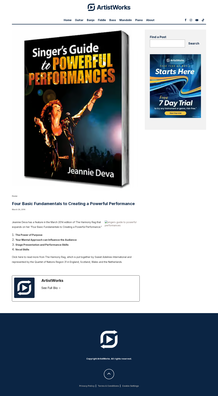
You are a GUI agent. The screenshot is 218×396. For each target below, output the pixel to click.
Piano (139, 20)
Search (193, 43)
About (150, 20)
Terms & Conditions (108, 386)
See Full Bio (49, 288)
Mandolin (125, 20)
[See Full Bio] (60, 288)
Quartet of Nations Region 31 (51, 261)
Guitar (79, 20)
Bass (112, 20)
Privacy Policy (87, 386)
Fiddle (102, 20)
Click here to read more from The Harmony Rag (39, 257)
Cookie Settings (130, 386)
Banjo (91, 20)
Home (68, 20)
